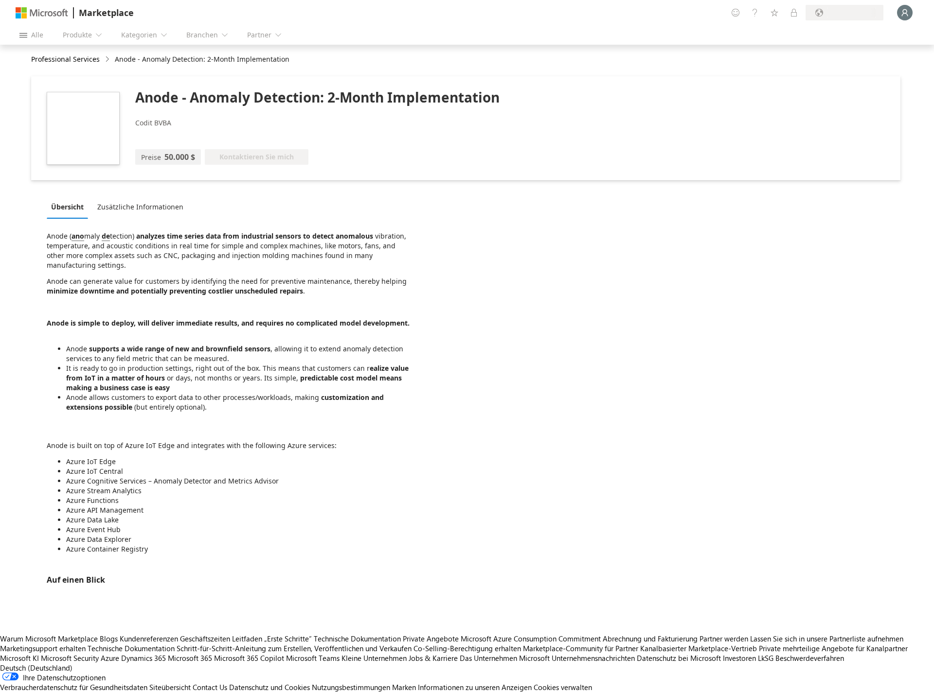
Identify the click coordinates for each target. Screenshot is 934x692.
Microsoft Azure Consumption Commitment (532, 638)
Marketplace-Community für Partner (580, 648)
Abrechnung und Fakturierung (650, 638)
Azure (110, 658)
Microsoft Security (70, 658)
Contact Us (210, 687)
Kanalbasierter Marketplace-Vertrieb (698, 648)
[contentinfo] (108, 59)
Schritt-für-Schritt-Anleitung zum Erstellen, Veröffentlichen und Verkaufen (294, 648)
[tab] (70, 206)
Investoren (739, 658)
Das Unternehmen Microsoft (505, 658)
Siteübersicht (170, 687)
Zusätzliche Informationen (140, 206)
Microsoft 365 (190, 658)
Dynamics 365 (143, 658)
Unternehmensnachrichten (593, 658)
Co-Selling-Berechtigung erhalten (467, 648)
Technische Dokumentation (357, 638)
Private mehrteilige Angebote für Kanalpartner (833, 648)
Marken (404, 687)
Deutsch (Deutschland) (36, 668)
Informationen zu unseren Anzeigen (475, 687)
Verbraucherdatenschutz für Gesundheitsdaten (73, 687)
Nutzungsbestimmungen (351, 687)
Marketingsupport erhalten (43, 648)
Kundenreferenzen (149, 638)
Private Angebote (431, 638)
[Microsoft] (42, 12)
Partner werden (724, 638)
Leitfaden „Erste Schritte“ (272, 638)
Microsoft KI (19, 658)
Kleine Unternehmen (374, 658)
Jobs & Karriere (433, 658)
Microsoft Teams (313, 658)
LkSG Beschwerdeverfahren (801, 658)
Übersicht (67, 206)
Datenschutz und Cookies (269, 687)
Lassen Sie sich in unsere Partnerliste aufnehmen (826, 638)
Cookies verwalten (563, 687)
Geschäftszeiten (205, 638)
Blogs (109, 638)
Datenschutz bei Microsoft (679, 658)
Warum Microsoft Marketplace (49, 638)
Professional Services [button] (65, 59)
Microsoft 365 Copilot (249, 658)
